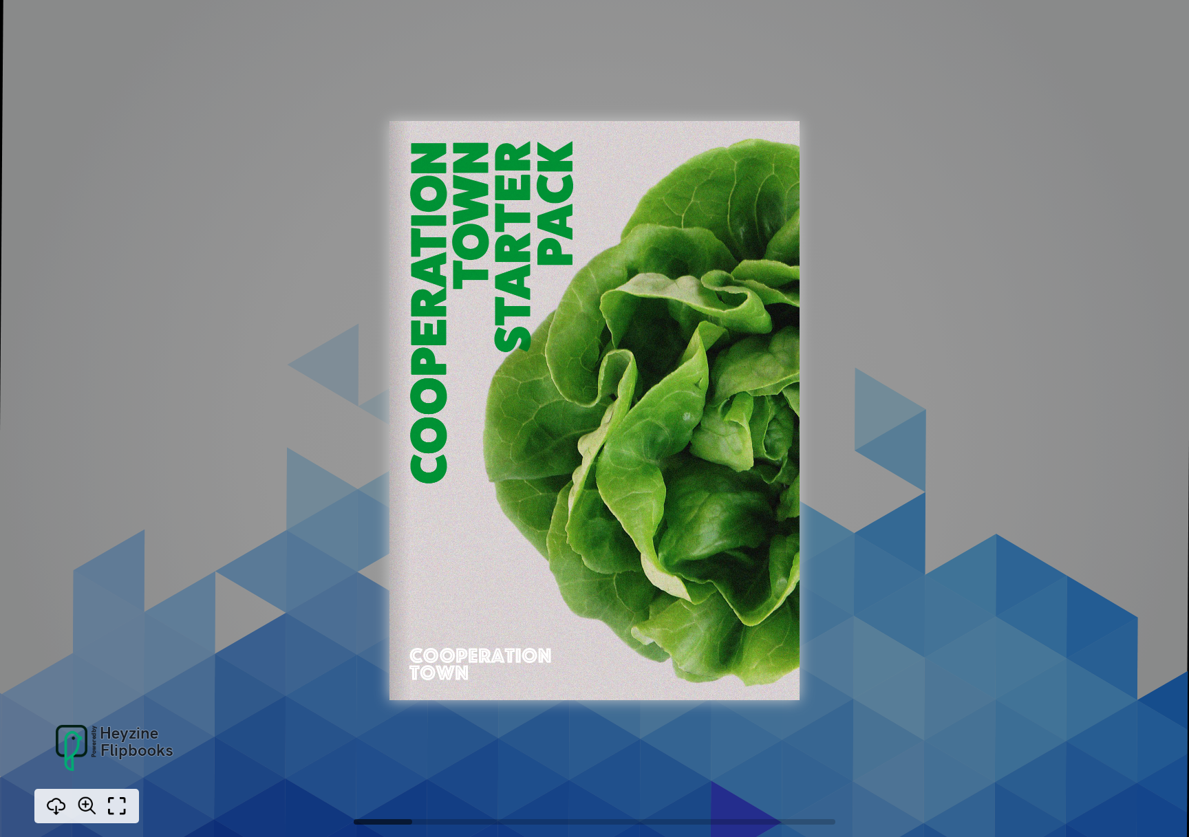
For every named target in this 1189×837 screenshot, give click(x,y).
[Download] (56, 806)
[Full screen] (117, 806)
